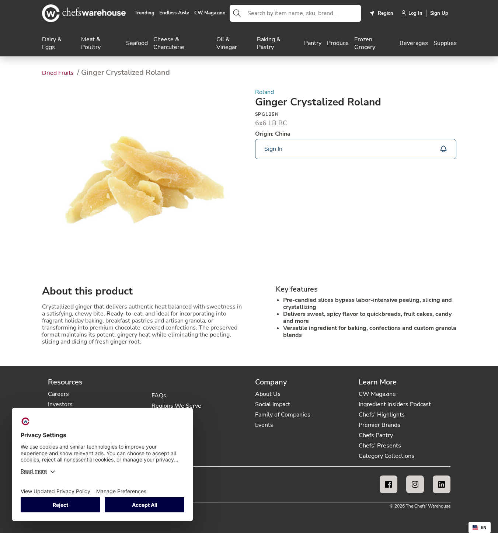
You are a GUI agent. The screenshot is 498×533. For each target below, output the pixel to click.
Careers (58, 394)
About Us (268, 394)
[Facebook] (388, 484)
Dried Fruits (58, 73)
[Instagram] (415, 484)
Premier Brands (379, 425)
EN (484, 527)
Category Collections (386, 456)
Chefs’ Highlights (382, 415)
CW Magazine (209, 13)
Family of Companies (282, 415)
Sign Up (439, 13)
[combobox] (302, 13)
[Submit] (237, 13)
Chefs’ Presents (380, 446)
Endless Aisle (174, 13)
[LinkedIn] (441, 484)
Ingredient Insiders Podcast (395, 404)
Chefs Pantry (376, 435)
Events (264, 425)
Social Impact (272, 404)
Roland (264, 92)
